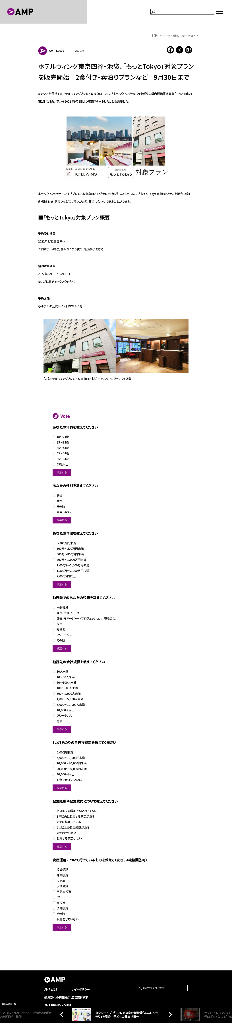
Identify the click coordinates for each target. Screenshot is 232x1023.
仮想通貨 (62, 886)
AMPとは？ (51, 989)
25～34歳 (63, 442)
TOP (154, 36)
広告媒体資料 (80, 997)
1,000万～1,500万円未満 (73, 565)
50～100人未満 (66, 682)
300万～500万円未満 (70, 548)
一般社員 (62, 607)
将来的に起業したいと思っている (77, 811)
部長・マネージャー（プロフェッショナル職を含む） (87, 618)
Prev (62, 1014)
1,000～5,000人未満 (70, 699)
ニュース (165, 36)
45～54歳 (63, 453)
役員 (59, 624)
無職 (59, 721)
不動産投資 (64, 892)
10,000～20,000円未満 (72, 763)
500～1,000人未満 (69, 693)
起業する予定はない (69, 838)
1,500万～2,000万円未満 (73, 571)
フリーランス (64, 635)
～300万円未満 (66, 543)
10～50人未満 (66, 677)
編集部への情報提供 (57, 997)
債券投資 (62, 908)
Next (169, 1014)
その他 (61, 506)
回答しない (64, 512)
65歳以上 (63, 464)
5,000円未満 (65, 752)
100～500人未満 (67, 688)
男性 (59, 495)
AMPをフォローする (153, 988)
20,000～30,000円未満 (72, 769)
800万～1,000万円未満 (71, 560)
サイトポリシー (80, 989)
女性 (59, 501)
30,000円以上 (65, 774)
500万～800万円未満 (70, 554)
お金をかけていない (69, 780)
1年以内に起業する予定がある (76, 816)
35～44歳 (63, 448)
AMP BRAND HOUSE (58, 1005)
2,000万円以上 (66, 576)
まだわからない (66, 833)
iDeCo (61, 881)
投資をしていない (67, 919)
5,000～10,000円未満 (71, 758)
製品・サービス (183, 36)
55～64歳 (63, 459)
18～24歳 (63, 437)
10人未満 (63, 671)
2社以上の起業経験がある (73, 827)
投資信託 (62, 869)
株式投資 (62, 875)
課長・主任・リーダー (69, 613)
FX (58, 897)
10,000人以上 (65, 710)
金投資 (61, 903)
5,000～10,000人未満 (71, 705)
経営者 (61, 629)
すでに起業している (69, 822)
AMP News (56, 51)
